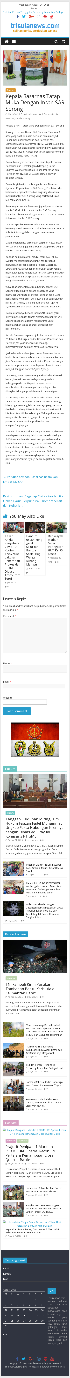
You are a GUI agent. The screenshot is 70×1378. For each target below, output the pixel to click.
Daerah (10, 90)
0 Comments (48, 114)
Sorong (26, 118)
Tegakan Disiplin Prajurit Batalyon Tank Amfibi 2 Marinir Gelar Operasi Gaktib (44, 868)
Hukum (10, 812)
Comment (9, 616)
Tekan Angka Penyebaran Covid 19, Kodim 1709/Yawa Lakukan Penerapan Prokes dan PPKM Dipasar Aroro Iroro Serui (13, 557)
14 (30, 1310)
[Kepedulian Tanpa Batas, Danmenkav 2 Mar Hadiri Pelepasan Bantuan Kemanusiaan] (34, 1222)
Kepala (18, 118)
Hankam (11, 1140)
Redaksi (7, 1268)
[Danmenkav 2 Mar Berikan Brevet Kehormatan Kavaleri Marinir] (13, 1186)
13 (24, 1310)
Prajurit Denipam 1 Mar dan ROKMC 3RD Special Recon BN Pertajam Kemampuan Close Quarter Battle (30, 1153)
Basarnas (10, 118)
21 (30, 1315)
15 (36, 1310)
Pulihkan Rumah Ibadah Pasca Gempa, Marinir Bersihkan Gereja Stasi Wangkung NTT (43, 1102)
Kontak (7, 1273)
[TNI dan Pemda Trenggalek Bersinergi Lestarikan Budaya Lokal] (13, 1063)
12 (18, 1310)
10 (6, 1310)
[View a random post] (63, 41)
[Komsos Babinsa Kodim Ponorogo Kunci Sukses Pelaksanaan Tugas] (13, 1080)
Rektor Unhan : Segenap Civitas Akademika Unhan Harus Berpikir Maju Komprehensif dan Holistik (33, 501)
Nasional (11, 978)
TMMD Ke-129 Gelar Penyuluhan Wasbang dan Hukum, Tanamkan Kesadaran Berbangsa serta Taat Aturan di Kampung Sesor (43, 887)
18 (12, 1315)
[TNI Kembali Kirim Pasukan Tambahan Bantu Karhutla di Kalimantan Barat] (35, 941)
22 (36, 1315)
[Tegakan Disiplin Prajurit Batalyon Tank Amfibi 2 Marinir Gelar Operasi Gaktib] (13, 863)
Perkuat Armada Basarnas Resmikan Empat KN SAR (30, 479)
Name (7, 663)
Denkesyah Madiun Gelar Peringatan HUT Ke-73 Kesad (55, 545)
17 (6, 1315)
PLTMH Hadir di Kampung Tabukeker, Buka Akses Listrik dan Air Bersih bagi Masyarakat (44, 1050)
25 (12, 1320)
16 (42, 1310)
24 (6, 1320)
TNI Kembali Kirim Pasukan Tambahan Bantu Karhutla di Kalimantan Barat (30, 988)
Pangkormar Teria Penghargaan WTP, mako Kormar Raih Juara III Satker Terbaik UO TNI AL (43, 1208)
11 (12, 1310)
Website (8, 697)
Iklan (5, 1278)
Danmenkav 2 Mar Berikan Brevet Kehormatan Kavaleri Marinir (44, 1189)
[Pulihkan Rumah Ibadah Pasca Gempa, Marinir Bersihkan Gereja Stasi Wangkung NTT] (13, 1097)
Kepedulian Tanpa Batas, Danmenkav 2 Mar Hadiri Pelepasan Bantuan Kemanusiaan (32, 1231)
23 (42, 1315)
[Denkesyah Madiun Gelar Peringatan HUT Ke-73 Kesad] (56, 524)
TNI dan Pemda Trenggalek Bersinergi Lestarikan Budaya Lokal (44, 1066)
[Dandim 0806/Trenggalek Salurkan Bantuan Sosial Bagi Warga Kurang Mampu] (35, 524)
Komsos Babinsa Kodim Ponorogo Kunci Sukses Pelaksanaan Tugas (44, 1083)
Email (7, 681)
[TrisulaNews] (6, 41)
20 (24, 1315)
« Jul (5, 1334)
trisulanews (31, 114)
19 (18, 1315)
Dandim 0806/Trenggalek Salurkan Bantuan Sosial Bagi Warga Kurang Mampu (34, 550)
